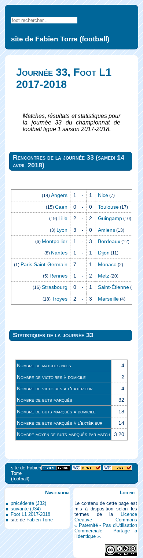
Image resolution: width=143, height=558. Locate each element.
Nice (103, 195)
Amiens (106, 230)
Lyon (61, 230)
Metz (103, 276)
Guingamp (110, 218)
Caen (61, 207)
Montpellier (54, 241)
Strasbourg (54, 287)
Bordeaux (109, 241)
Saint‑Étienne (113, 287)
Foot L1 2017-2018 (30, 514)
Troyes (59, 299)
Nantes (59, 253)
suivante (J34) (26, 509)
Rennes (58, 276)
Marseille (108, 299)
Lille (62, 218)
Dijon (104, 253)
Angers (59, 195)
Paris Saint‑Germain (44, 264)
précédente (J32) (28, 503)
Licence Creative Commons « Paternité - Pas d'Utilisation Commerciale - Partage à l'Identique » (105, 525)
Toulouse (108, 207)
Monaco (107, 264)
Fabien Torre (39, 519)
